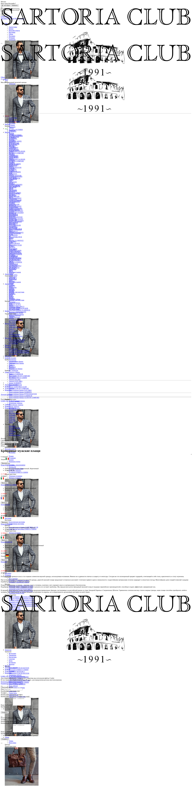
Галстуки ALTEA (15, 305)
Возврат (7, 386)
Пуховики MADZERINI (17, 465)
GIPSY (11, 188)
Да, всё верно (6, 5)
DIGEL (11, 166)
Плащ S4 (4, 562)
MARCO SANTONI (15, 217)
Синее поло (13, 693)
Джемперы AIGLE (15, 675)
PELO (11, 239)
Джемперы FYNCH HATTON (19, 673)
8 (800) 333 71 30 (7, 401)
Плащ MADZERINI (7, 465)
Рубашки (12, 38)
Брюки (11, 29)
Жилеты (11, 664)
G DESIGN (12, 177)
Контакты (8, 390)
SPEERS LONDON (15, 254)
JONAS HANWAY (15, 206)
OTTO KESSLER (15, 233)
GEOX (11, 183)
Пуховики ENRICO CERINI (18, 472)
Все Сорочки (13, 579)
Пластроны (12, 287)
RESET (11, 246)
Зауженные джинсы (15, 403)
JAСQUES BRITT (15, 201)
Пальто (11, 460)
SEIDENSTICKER (15, 258)
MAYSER (12, 224)
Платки (11, 296)
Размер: (7, 470)
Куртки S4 (12, 467)
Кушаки (11, 293)
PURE (11, 242)
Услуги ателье (9, 388)
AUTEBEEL (13, 145)
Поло (10, 365)
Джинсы (12, 316)
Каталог (7, 666)
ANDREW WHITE (15, 141)
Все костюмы (13, 343)
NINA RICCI (13, 231)
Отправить (5, 712)
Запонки (12, 298)
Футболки (12, 367)
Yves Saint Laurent (15, 272)
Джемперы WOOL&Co (17, 671)
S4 (9, 248)
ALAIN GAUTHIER (16, 129)
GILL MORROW (14, 186)
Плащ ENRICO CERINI (9, 485)
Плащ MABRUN (6, 524)
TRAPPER (12, 269)
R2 (10, 244)
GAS (10, 181)
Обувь (11, 34)
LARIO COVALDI (15, 208)
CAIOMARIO (13, 156)
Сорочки (12, 363)
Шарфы (11, 291)
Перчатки (12, 302)
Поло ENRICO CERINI (17, 688)
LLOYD (11, 211)
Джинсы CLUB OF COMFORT (19, 376)
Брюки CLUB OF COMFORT (19, 388)
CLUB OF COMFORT (16, 153)
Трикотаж (12, 39)
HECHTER (12, 195)
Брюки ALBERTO (15, 383)
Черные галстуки (14, 315)
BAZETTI (12, 148)
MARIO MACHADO (16, 211)
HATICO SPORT (14, 193)
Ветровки (12, 325)
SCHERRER (13, 257)
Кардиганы (12, 361)
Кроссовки (12, 743)
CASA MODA (13, 157)
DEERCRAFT (13, 165)
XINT (11, 280)
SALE (7, 116)
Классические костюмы (17, 522)
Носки (11, 305)
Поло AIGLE (13, 686)
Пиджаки (12, 36)
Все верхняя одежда (15, 336)
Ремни (11, 295)
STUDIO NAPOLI (15, 266)
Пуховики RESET (15, 470)
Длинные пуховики (15, 476)
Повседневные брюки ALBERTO (20, 392)
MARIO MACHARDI (16, 212)
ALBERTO (12, 131)
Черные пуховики (15, 478)
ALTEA (11, 139)
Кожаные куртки (14, 461)
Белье (11, 304)
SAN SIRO (12, 249)
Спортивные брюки (15, 369)
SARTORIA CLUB (15, 245)
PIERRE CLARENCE (16, 240)
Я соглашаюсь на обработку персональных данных (20, 709)
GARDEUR (13, 179)
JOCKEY (12, 202)
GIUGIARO (13, 190)
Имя (2, 689)
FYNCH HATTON (15, 167)
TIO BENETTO (14, 267)
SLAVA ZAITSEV (15, 260)
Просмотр (5, 463)
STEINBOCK (13, 264)
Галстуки (12, 286)
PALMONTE (13, 235)
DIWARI (12, 168)
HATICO (12, 192)
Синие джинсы (14, 406)
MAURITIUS (13, 222)
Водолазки (12, 358)
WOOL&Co (13, 278)
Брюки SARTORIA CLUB (18, 387)
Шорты (11, 318)
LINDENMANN (14, 210)
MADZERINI (13, 215)
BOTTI (11, 152)
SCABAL (12, 247)
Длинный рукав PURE (16, 593)
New (6, 128)
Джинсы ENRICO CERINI (18, 378)
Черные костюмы (15, 533)
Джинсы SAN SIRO (15, 381)
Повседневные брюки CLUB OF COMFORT (24, 397)
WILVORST (13, 276)
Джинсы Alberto (14, 372)
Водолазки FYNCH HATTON (19, 668)
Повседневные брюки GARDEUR (20, 396)
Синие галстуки (14, 317)
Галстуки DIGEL (14, 303)
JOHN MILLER (14, 196)
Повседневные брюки (16, 363)
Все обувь (12, 378)
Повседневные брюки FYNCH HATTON (23, 394)
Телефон (4, 693)
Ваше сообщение (6, 705)
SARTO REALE (14, 243)
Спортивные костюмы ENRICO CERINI (22, 529)
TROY (11, 271)
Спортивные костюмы (16, 524)
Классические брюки (16, 313)
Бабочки (11, 289)
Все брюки (12, 322)
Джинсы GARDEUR (16, 374)
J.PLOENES (13, 199)
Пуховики (12, 458)
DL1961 (11, 170)
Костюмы (12, 32)
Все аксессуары (14, 309)
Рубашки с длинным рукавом (19, 350)
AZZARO (12, 147)
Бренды (7, 132)
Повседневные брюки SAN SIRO (20, 390)
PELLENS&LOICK (15, 237)
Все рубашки (13, 354)
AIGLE (11, 128)
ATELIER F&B (14, 143)
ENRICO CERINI (15, 172)
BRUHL (11, 154)
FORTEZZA (13, 174)
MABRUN (12, 213)
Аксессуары (13, 27)
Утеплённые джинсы (16, 405)
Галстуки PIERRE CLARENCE (19, 310)
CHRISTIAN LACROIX (17, 151)
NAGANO (12, 226)
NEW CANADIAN (15, 230)
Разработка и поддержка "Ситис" (12, 683)
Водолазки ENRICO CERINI (18, 670)
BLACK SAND (14, 150)
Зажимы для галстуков (16, 292)
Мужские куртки (14, 327)
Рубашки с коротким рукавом (19, 352)
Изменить (15, 5)
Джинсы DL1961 (14, 379)
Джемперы (12, 360)
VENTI (11, 273)
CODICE (12, 163)
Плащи (11, 456)
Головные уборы (14, 307)
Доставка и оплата (11, 385)
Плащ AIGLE (5, 504)
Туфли (11, 741)
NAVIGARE (13, 228)
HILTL (11, 197)
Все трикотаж (13, 370)
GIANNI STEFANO (15, 184)
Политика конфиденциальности (12, 682)
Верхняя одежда (14, 30)
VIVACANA (13, 275)
